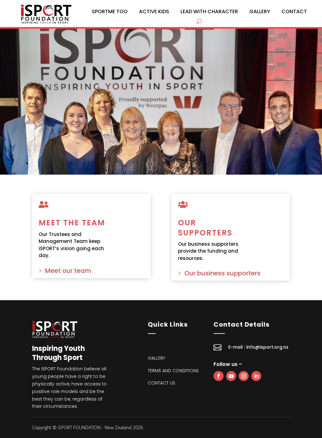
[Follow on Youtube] (231, 376)
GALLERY (259, 11)
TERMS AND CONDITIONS (173, 371)
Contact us (161, 383)
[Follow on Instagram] (244, 376)
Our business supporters (222, 273)
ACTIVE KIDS (154, 11)
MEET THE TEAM (72, 222)
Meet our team (68, 270)
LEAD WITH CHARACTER (209, 11)
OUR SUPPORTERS (205, 227)
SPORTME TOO (110, 11)
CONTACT (294, 11)
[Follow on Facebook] (219, 376)
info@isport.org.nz (267, 347)
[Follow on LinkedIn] (256, 376)
